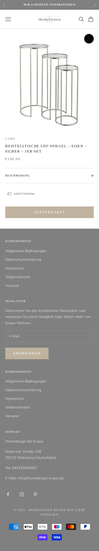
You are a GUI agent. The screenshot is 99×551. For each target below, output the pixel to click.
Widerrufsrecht (17, 276)
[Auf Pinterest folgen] (35, 494)
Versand (12, 285)
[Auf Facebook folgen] (8, 494)
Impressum (14, 268)
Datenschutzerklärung (23, 259)
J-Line (10, 138)
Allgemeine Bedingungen (25, 250)
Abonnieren (27, 353)
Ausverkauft (49, 212)
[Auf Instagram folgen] (21, 494)
